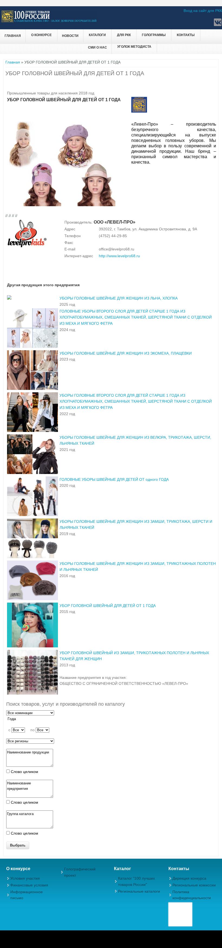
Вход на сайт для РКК (203, 10)
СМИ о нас (97, 47)
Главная (13, 36)
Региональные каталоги (139, 891)
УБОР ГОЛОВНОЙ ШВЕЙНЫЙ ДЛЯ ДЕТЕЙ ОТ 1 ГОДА (108, 605)
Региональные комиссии (194, 885)
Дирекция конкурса (189, 878)
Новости (70, 36)
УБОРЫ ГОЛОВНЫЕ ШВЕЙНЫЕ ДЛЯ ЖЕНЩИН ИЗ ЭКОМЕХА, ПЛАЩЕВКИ (126, 353)
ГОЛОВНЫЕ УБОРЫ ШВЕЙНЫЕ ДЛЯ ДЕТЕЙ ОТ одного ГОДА (114, 479)
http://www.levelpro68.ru (119, 256)
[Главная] (49, 21)
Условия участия (25, 878)
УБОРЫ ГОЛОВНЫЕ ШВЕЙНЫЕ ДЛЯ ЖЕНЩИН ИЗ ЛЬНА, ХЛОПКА (119, 298)
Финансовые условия (29, 885)
